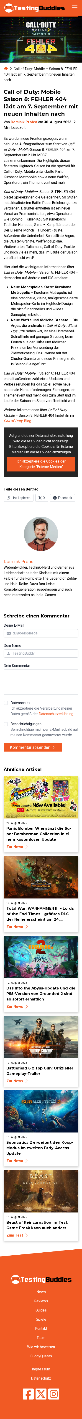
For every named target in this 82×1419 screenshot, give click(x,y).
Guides (41, 1310)
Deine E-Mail (14, 625)
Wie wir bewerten (41, 1347)
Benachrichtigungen (44, 729)
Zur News (14, 847)
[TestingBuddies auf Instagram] (53, 1395)
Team (41, 1338)
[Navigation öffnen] (74, 7)
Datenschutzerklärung (56, 714)
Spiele (41, 1319)
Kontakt (41, 1328)
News (41, 1292)
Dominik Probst (24, 122)
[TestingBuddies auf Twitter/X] (41, 1395)
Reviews (41, 1301)
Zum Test (14, 1235)
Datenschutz (42, 708)
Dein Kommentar (17, 666)
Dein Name (12, 645)
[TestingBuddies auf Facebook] (28, 1395)
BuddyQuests (41, 1356)
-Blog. (18, 421)
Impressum (41, 1369)
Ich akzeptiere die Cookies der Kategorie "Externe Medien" (41, 464)
